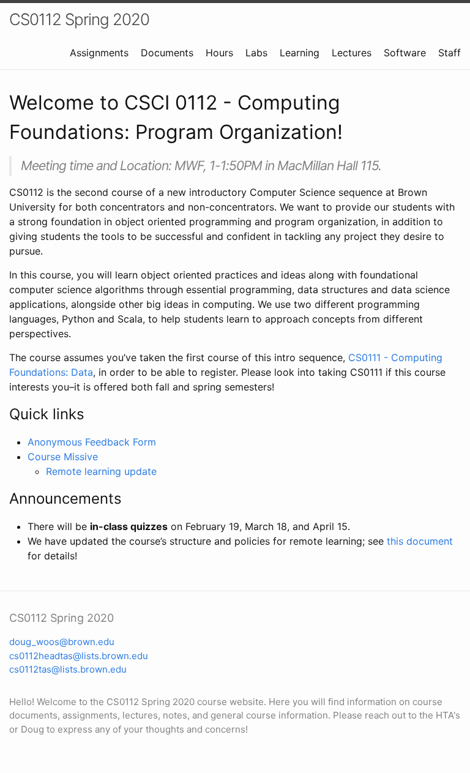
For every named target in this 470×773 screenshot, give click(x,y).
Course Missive (63, 456)
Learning (299, 53)
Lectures (351, 53)
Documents (167, 53)
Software (405, 53)
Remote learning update (101, 471)
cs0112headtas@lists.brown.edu (78, 656)
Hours (219, 53)
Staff (449, 53)
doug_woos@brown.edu (61, 642)
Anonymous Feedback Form (92, 442)
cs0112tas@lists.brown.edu (68, 669)
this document (420, 541)
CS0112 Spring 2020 (79, 19)
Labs (256, 53)
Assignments (99, 53)
